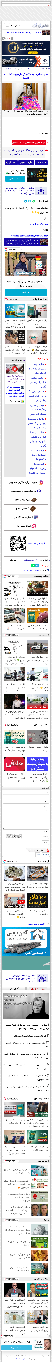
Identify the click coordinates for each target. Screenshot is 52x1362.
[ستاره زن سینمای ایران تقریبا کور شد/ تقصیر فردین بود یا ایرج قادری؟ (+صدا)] (26, 1006)
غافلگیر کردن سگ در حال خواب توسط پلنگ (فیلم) (37, 396)
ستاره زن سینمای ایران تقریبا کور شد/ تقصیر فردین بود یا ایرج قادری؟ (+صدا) (19, 191)
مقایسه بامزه (34, 570)
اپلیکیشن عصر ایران (36, 543)
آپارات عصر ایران (23, 526)
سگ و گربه (24, 570)
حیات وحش (42, 68)
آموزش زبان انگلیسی (23, 517)
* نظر (46, 810)
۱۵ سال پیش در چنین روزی (23, 491)
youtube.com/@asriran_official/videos (29, 236)
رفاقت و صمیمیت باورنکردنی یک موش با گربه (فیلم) (37, 423)
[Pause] (8, 274)
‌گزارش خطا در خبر (45, 566)
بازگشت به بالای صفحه (37, 924)
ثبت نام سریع (16, 1347)
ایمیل (46, 801)
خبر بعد (39, 162)
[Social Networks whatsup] (33, 201)
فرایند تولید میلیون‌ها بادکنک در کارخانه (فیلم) (37, 369)
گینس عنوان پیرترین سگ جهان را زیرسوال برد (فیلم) (37, 469)
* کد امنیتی (44, 832)
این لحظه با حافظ (22, 500)
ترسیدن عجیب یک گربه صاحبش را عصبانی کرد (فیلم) (37, 410)
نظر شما (45, 788)
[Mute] (12, 274)
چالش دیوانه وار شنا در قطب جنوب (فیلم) (37, 382)
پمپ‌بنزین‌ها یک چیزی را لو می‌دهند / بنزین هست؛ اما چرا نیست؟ (15, 379)
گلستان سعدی (22, 508)
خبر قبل (12, 162)
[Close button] (49, 1336)
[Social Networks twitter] (29, 201)
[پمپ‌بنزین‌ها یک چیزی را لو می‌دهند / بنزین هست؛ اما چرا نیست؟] (15, 369)
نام (47, 792)
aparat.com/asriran (39, 224)
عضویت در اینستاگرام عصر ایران (23, 482)
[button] (9, 38)
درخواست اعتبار (15, 178)
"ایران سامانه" (20, 1359)
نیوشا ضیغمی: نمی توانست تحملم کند (30, 1036)
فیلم (48, 68)
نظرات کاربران (26, 162)
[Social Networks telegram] (25, 201)
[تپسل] (6, 249)
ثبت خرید (26, 292)
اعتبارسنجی (45, 854)
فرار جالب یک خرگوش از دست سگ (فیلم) (38, 455)
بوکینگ (38, 854)
